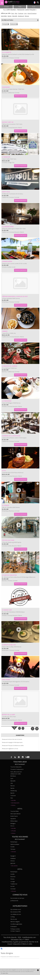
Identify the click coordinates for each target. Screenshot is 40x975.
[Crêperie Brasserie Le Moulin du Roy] (20, 283)
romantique (14, 842)
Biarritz (12, 793)
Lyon (25, 13)
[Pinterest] (19, 757)
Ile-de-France (14, 816)
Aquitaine (13, 818)
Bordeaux (13, 776)
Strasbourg (21, 16)
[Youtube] (27, 757)
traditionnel (14, 884)
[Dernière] (37, 728)
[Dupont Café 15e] (20, 109)
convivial (13, 889)
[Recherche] (38, 2)
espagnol (13, 856)
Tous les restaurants (16, 767)
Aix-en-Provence (32, 13)
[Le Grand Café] (20, 597)
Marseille (14, 16)
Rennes (27, 16)
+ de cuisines (14, 866)
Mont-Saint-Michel (15, 814)
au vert (13, 886)
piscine (12, 879)
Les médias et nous (16, 914)
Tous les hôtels (15, 811)
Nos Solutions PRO (16, 912)
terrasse (13, 849)
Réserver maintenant (20, 61)
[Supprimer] (8, 24)
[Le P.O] (20, 457)
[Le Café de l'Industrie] (20, 562)
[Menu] (2, 2)
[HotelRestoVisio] (12, 2)
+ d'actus (13, 805)
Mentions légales (15, 921)
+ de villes (13, 800)
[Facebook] (11, 757)
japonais (13, 863)
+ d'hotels (13, 831)
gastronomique (15, 844)
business (13, 876)
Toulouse (20, 13)
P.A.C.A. (12, 826)
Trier (19, 7)
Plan (33, 7)
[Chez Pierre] (20, 666)
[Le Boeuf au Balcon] (20, 632)
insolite (12, 847)
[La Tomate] (20, 492)
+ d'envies (13, 851)
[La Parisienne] (20, 388)
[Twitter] (15, 757)
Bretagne (13, 823)
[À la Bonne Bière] (20, 213)
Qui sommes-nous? (16, 909)
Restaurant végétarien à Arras (10, 748)
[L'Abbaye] (20, 318)
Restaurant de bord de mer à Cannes (12, 739)
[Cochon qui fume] (20, 527)
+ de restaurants (15, 803)
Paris (12, 13)
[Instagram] (23, 757)
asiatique (13, 858)
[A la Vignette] (20, 39)
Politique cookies (15, 929)
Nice (16, 13)
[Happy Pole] (20, 179)
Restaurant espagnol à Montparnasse (12, 742)
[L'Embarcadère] (20, 248)
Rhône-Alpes (14, 821)
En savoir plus (4, 973)
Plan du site (14, 919)
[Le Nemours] (20, 144)
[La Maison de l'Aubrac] (20, 353)
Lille (12, 783)
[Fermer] (38, 970)
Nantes (9, 16)
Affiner (6, 7)
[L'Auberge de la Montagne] (20, 423)
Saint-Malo (4, 16)
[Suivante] (33, 728)
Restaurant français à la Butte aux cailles (13, 745)
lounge (13, 881)
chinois (13, 861)
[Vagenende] (20, 74)
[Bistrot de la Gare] (20, 701)
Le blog (13, 917)
